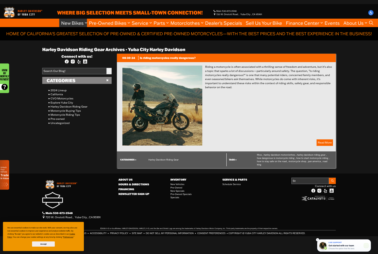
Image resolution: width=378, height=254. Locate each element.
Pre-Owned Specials (181, 194)
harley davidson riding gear (312, 154)
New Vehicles (177, 184)
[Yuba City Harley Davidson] (22, 12)
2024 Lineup (58, 90)
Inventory (178, 179)
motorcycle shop (298, 161)
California (56, 94)
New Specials (177, 191)
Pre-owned (57, 119)
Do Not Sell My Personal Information (170, 233)
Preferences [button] (68, 237)
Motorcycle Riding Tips (65, 114)
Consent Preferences (211, 233)
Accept (43, 244)
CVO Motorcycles (61, 98)
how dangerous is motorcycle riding (276, 158)
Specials (174, 197)
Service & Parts (234, 179)
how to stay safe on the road (272, 161)
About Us (125, 179)
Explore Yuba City (61, 102)
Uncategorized (60, 123)
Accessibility (98, 233)
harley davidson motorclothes (280, 154)
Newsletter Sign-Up (133, 193)
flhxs (260, 154)
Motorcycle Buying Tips (65, 110)
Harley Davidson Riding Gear (68, 106)
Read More (325, 142)
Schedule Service (231, 184)
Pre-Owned (176, 187)
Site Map (137, 233)
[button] (371, 13)
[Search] (109, 71)
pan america (315, 161)
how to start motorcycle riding (312, 158)
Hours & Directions (133, 184)
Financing (126, 189)
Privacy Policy (119, 233)
